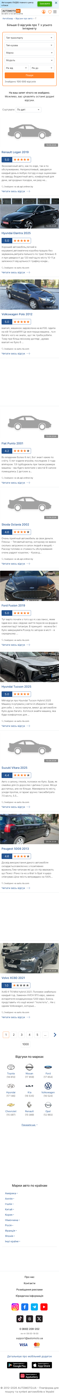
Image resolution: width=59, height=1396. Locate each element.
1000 (25, 1044)
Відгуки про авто (24, 18)
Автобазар (8, 18)
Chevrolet (10, 1113)
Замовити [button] (44, 3)
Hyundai (10, 1094)
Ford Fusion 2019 (13, 605)
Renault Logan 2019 (15, 152)
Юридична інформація (29, 1295)
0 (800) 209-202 (29, 1328)
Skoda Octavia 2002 (15, 524)
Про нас (29, 1276)
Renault (29, 1113)
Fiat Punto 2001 (12, 443)
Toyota (11, 1075)
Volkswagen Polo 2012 (17, 314)
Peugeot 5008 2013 (15, 848)
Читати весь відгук (13, 191)
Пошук (29, 75)
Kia (29, 1094)
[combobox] (29, 53)
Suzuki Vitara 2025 (14, 767)
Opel (48, 1113)
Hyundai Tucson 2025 (16, 686)
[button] (56, 11)
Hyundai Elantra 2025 (16, 233)
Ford (48, 1075)
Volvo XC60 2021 (13, 977)
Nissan (29, 1075)
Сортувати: (8, 109)
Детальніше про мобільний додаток (29, 1356)
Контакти (29, 1283)
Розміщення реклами (29, 1289)
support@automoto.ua (29, 1338)
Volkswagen (48, 1094)
